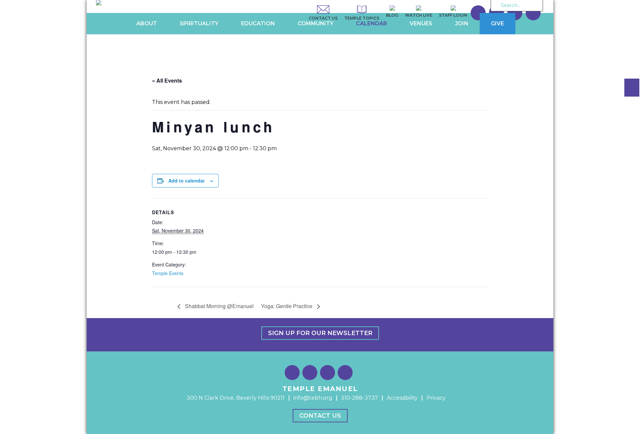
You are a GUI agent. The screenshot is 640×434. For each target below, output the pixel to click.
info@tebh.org (312, 398)
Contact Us (320, 415)
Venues (421, 23)
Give (497, 23)
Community (315, 23)
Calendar (371, 23)
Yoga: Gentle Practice (287, 306)
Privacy (436, 398)
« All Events (167, 80)
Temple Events (167, 273)
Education (258, 23)
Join (461, 23)
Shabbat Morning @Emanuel (219, 306)
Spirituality (199, 23)
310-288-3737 (359, 398)
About (146, 23)
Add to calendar (186, 180)
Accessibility (402, 398)
